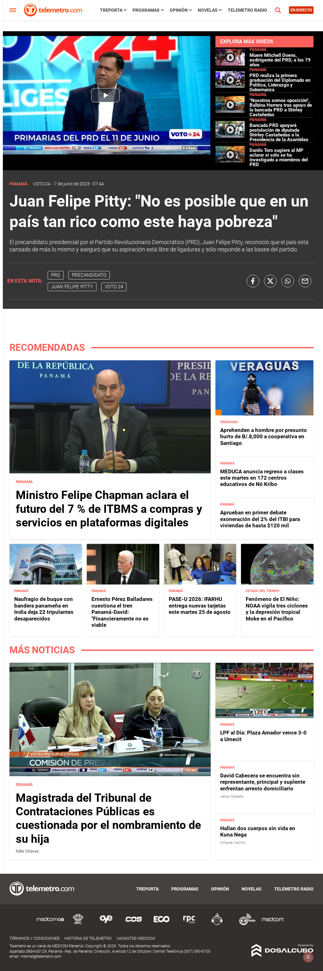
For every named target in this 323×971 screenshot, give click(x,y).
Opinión (179, 10)
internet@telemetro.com (41, 956)
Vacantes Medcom (135, 938)
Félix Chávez (27, 851)
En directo (301, 10)
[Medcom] (272, 924)
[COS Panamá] (134, 924)
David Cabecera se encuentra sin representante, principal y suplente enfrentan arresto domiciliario (262, 782)
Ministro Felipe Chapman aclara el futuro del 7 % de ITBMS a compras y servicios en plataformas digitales (109, 508)
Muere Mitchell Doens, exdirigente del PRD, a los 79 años (280, 60)
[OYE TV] (106, 924)
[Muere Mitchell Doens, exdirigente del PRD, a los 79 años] (230, 63)
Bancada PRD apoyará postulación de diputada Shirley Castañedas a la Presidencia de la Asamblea (279, 132)
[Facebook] (253, 281)
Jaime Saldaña (232, 796)
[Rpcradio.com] (189, 924)
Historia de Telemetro (88, 938)
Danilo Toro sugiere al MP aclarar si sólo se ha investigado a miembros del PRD (279, 157)
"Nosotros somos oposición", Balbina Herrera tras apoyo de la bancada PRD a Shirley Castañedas (281, 107)
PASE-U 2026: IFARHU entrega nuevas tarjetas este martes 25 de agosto (200, 605)
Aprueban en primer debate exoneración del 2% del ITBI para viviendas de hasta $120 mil (260, 519)
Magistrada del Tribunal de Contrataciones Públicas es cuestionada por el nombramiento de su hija (108, 818)
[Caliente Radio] (217, 924)
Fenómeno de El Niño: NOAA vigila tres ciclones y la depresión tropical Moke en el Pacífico (277, 608)
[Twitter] (270, 281)
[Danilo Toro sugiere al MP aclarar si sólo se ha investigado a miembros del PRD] (230, 161)
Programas (146, 10)
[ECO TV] (161, 924)
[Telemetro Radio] (245, 924)
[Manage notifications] (308, 957)
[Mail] (305, 281)
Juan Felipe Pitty (72, 287)
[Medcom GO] (50, 924)
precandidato (89, 275)
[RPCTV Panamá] (78, 924)
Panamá (258, 49)
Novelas (208, 10)
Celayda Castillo (232, 843)
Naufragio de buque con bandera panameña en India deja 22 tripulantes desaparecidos (43, 608)
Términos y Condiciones (34, 938)
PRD (55, 275)
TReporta (111, 10)
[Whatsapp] (288, 281)
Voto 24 (41, 183)
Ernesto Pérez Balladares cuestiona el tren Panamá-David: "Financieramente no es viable (122, 612)
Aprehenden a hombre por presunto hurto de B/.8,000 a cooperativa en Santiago (263, 436)
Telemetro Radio (247, 10)
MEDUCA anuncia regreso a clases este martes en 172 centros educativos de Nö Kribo (262, 478)
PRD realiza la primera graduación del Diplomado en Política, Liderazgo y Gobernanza (280, 83)
